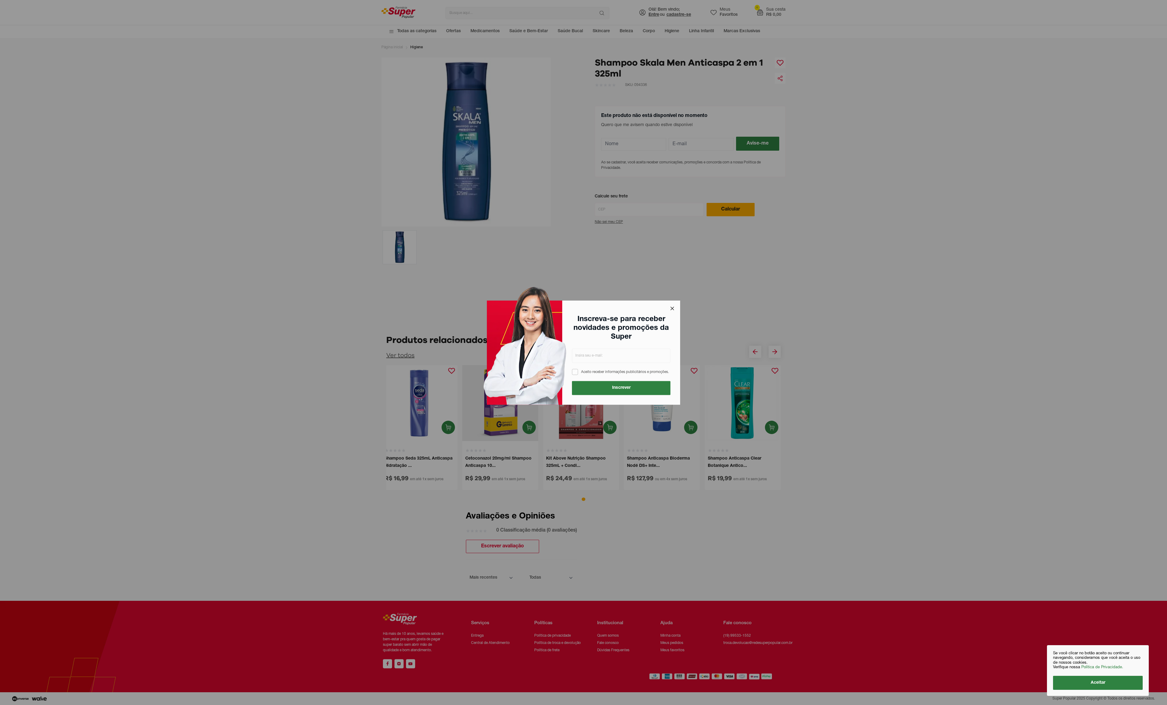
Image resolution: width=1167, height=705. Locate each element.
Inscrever (621, 387)
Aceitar (1098, 683)
